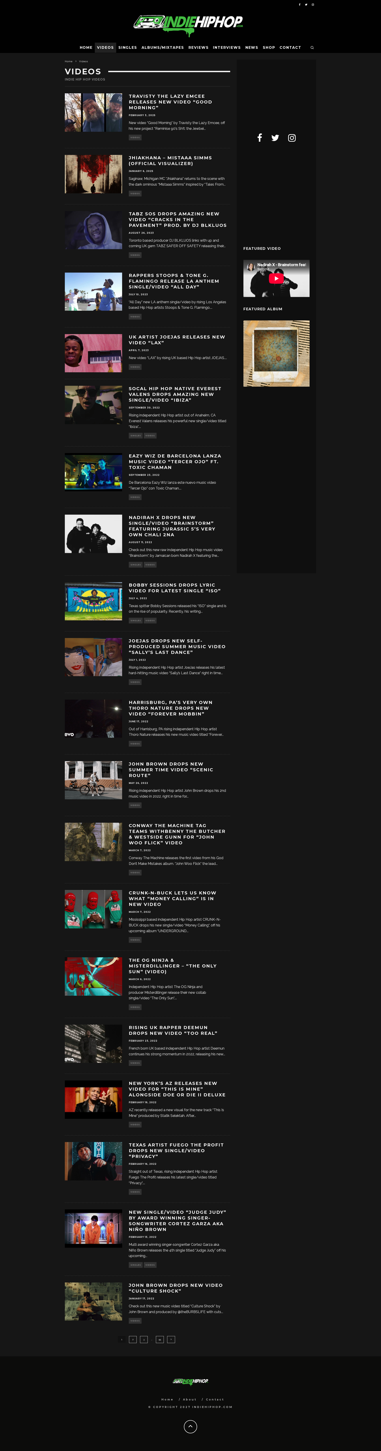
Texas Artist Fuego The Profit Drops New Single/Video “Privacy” (176, 1150)
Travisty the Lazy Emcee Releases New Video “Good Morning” (170, 102)
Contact (290, 47)
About (190, 1399)
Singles (127, 47)
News (252, 47)
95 (160, 1339)
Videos (105, 47)
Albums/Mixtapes (163, 47)
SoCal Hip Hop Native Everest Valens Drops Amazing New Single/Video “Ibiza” (175, 394)
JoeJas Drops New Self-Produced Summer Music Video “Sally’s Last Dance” (177, 646)
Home (86, 47)
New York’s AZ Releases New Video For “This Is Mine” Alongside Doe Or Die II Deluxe (177, 1089)
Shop (269, 47)
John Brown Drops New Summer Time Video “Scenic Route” (171, 769)
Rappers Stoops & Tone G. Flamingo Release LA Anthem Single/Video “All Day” (174, 281)
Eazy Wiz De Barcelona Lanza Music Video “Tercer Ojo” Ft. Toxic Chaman (175, 461)
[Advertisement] (276, 93)
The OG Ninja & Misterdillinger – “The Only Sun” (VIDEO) (173, 966)
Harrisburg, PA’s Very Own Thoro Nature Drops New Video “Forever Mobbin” (171, 708)
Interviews (227, 47)
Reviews (199, 47)
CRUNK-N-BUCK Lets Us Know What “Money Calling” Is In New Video (173, 898)
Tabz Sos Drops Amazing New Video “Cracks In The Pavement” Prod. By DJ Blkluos (178, 219)
